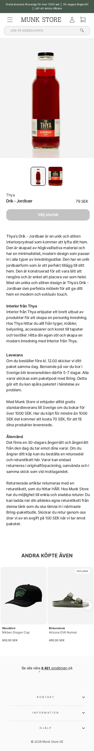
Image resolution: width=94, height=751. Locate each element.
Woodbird (8, 628)
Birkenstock (57, 628)
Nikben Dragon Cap (16, 632)
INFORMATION (45, 712)
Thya (10, 195)
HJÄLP (46, 727)
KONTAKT (46, 697)
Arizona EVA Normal (63, 632)
